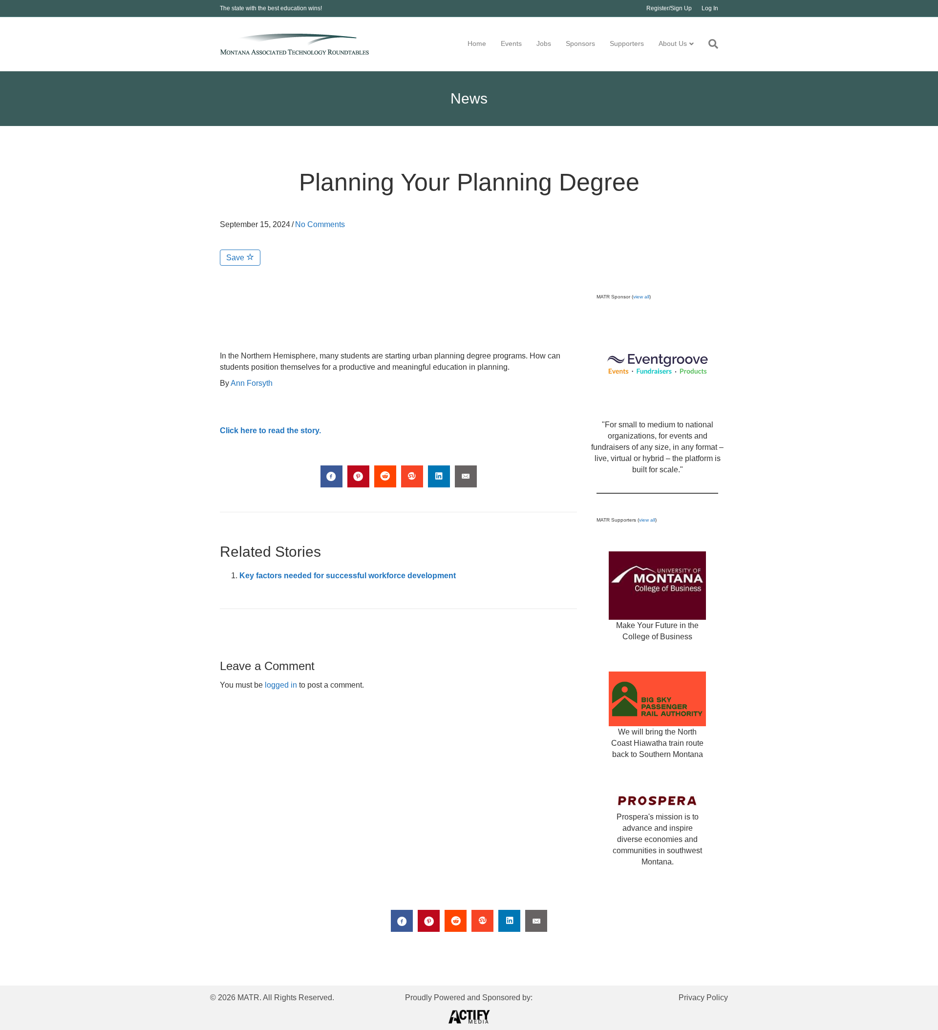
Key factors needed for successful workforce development (347, 575)
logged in (281, 685)
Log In (710, 8)
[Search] (709, 44)
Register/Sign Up (669, 8)
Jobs (543, 43)
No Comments (320, 224)
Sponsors (580, 43)
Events (511, 43)
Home (477, 43)
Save (236, 257)
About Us (673, 43)
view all (641, 296)
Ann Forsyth (252, 383)
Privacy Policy (703, 997)
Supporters (627, 43)
